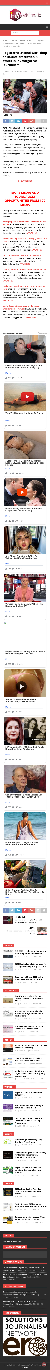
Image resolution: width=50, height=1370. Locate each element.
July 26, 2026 (21, 1126)
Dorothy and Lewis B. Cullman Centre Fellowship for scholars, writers (29, 998)
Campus (8, 1183)
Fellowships (10, 990)
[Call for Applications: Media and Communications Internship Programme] (8, 1121)
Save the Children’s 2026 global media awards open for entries (29, 978)
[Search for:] (25, 32)
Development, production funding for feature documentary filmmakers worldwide (30, 1154)
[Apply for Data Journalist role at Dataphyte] (8, 1095)
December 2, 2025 (23, 1079)
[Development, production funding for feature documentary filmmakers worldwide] (8, 1155)
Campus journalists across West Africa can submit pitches (30, 1218)
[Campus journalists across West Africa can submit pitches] (8, 1220)
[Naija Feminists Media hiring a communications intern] (8, 1108)
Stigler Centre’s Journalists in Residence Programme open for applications (29, 1013)
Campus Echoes (14, 1262)
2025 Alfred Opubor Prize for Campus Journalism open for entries (28, 1191)
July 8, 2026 (20, 1031)
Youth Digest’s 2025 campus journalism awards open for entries (31, 1205)
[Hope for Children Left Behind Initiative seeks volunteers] (8, 1061)
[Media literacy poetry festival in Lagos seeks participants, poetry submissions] (8, 1074)
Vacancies (9, 1087)
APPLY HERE (32, 233)
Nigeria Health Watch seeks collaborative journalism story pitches (29, 1169)
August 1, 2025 (10, 71)
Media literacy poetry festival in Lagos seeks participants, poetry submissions (30, 1073)
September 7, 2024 (23, 1222)
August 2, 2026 (21, 982)
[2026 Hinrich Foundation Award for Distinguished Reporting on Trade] (8, 967)
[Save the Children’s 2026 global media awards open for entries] (8, 980)
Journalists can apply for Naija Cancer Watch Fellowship (29, 1027)
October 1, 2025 (22, 1196)
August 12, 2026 (22, 1004)
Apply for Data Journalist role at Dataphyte (29, 1093)
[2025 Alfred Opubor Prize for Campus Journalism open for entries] (8, 1192)
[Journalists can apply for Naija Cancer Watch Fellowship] (8, 1029)
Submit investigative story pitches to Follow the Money (31, 1046)
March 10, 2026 (22, 1051)
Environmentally (15, 1286)
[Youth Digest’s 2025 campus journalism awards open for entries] (8, 1207)
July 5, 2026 (20, 1175)
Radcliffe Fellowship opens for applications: (22, 255)
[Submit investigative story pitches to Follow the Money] (8, 1048)
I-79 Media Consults (26, 71)
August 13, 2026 (22, 969)
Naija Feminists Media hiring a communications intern (29, 1106)
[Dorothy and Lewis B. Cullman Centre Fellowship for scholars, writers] (8, 999)
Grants (8, 1134)
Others (8, 1040)
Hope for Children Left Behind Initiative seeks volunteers (28, 1059)
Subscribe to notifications (12, 1241)
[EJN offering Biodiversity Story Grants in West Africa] (8, 1142)
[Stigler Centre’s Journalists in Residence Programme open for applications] (8, 1014)
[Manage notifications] (44, 1364)
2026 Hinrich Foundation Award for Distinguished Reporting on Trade (30, 965)
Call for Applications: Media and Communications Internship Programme (29, 1120)
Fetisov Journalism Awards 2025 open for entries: (24, 269)
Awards (8, 945)
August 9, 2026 (21, 1111)
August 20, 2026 (22, 956)
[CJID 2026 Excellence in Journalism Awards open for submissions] (8, 954)
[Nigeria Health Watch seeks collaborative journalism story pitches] (8, 1170)
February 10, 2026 (23, 1064)
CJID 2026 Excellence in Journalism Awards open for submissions (30, 952)
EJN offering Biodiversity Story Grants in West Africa (29, 1140)
